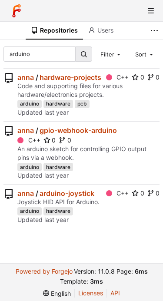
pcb (82, 103)
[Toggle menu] (151, 11)
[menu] (57, 293)
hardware (58, 103)
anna (25, 77)
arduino (29, 103)
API (115, 293)
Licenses (90, 293)
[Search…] (83, 54)
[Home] (16, 11)
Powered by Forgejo (44, 271)
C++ (122, 77)
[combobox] (111, 54)
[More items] (155, 31)
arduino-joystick (67, 193)
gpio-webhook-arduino (78, 130)
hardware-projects (70, 77)
